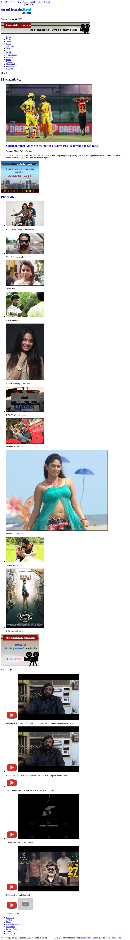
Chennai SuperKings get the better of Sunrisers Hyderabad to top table (52, 145)
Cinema (9, 50)
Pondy (25, 2)
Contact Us (10, 933)
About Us (10, 931)
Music (8, 48)
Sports (8, 60)
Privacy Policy (12, 929)
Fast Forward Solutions (88, 938)
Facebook (10, 917)
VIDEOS (7, 669)
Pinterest (9, 922)
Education (10, 66)
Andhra (14, 2)
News (8, 39)
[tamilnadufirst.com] (16, 15)
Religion (9, 69)
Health (8, 44)
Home (8, 37)
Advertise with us (13, 924)
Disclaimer (10, 927)
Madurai (46, 2)
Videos (9, 62)
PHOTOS (7, 196)
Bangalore (38, 2)
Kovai (20, 2)
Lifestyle (9, 57)
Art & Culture (11, 55)
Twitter (9, 920)
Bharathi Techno (115, 938)
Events (9, 53)
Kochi (31, 2)
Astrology (10, 46)
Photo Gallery (11, 64)
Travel (8, 41)
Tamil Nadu (6, 2)
